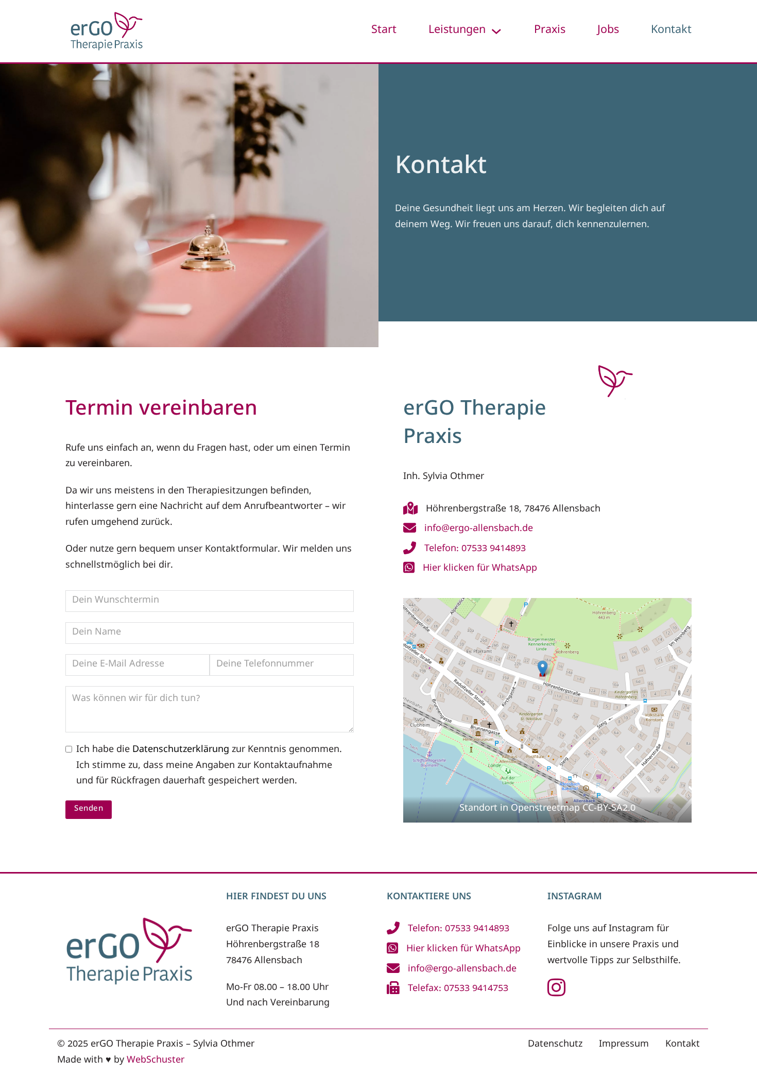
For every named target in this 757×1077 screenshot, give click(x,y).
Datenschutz (555, 1044)
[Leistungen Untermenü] (496, 31)
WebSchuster (155, 1060)
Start (384, 30)
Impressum (624, 1044)
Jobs (608, 30)
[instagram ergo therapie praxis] (556, 994)
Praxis (549, 30)
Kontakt (671, 30)
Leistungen (457, 30)
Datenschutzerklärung (180, 750)
